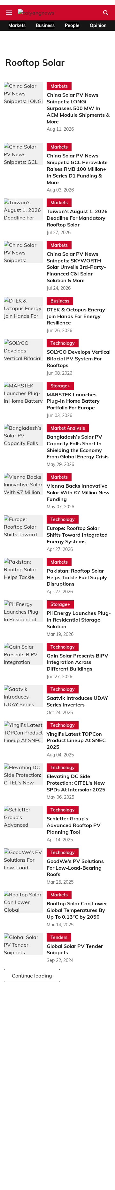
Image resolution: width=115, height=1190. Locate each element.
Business (45, 25)
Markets (17, 25)
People (72, 25)
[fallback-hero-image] (25, 107)
